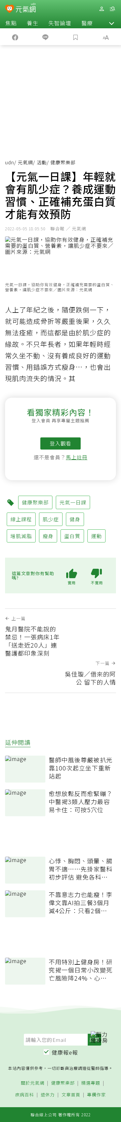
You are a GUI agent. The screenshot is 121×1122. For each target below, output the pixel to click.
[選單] (112, 9)
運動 (96, 535)
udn (9, 162)
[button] (111, 23)
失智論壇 (59, 23)
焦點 (11, 23)
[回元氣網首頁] (26, 8)
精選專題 (90, 1083)
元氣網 (25, 162)
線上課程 (21, 519)
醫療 (87, 23)
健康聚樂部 (35, 502)
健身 (75, 519)
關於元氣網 (32, 1083)
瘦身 (48, 535)
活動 (42, 162)
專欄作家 (96, 1094)
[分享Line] (45, 36)
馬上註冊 (76, 457)
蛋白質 (72, 535)
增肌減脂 (21, 535)
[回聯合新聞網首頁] (9, 9)
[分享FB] (15, 36)
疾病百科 (24, 1094)
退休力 (48, 1094)
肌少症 (51, 519)
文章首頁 (71, 1094)
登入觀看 (60, 443)
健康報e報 (65, 1052)
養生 (32, 23)
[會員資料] (101, 9)
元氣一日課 (72, 502)
